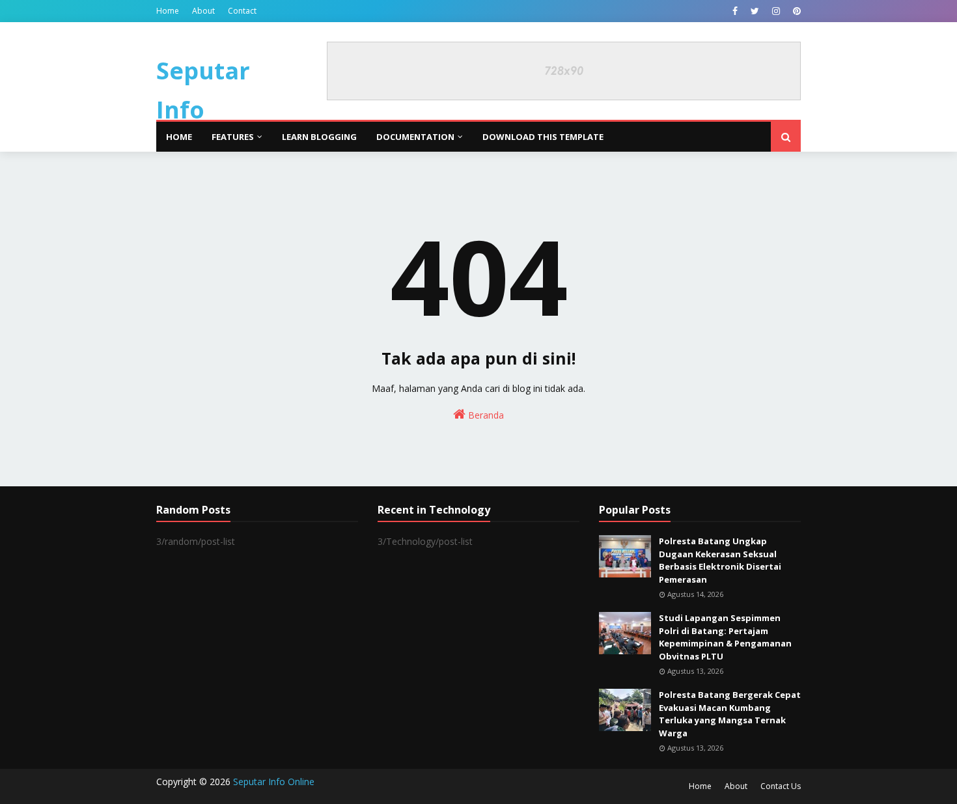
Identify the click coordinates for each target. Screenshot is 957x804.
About (203, 10)
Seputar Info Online (203, 110)
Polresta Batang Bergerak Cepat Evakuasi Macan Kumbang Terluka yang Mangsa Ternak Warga (730, 714)
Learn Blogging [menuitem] (319, 137)
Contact (242, 10)
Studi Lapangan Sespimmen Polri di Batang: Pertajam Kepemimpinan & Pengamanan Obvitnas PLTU (725, 637)
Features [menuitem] (233, 137)
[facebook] (735, 11)
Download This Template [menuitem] (542, 137)
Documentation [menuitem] (415, 137)
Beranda (484, 415)
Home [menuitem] (179, 137)
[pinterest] (795, 11)
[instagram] (776, 11)
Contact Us (780, 786)
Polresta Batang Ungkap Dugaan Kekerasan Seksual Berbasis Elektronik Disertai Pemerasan (720, 560)
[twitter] (754, 11)
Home (167, 10)
